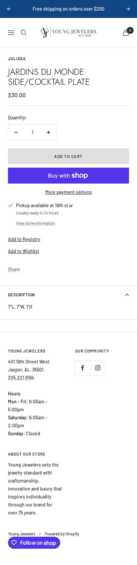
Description (21, 294)
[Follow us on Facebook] (82, 367)
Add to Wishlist (23, 251)
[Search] (24, 33)
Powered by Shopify (62, 533)
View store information (35, 223)
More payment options (68, 192)
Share (14, 269)
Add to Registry (24, 239)
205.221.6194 (21, 377)
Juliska (17, 58)
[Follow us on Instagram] (97, 367)
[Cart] (125, 33)
